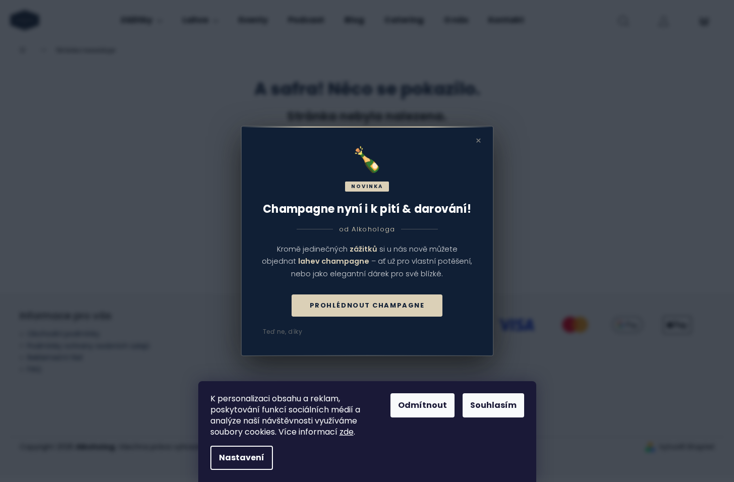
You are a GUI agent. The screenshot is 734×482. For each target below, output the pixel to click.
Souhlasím (493, 405)
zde (347, 432)
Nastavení (241, 457)
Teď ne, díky (283, 331)
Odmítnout (422, 405)
